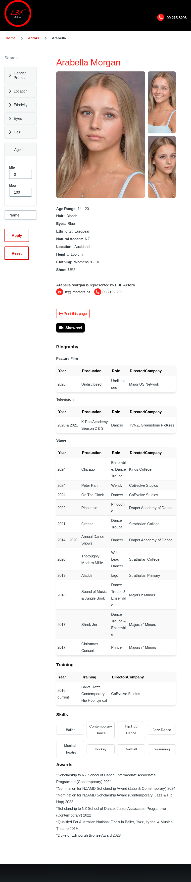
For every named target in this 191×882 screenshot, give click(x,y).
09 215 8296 (177, 18)
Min (12, 168)
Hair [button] (17, 132)
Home (10, 38)
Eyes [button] (18, 118)
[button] (100, 134)
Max (12, 185)
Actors (33, 38)
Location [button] (20, 91)
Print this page (75, 313)
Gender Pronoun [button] (20, 75)
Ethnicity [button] (21, 105)
